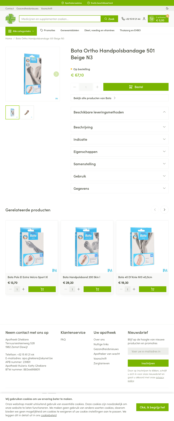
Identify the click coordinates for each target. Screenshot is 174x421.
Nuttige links (101, 344)
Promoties (49, 30)
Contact (9, 8)
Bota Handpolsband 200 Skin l (81, 277)
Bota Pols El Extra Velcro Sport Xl (28, 277)
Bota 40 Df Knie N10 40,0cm (135, 277)
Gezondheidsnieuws (27, 8)
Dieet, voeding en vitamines (99, 30)
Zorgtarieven (102, 363)
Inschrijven (148, 363)
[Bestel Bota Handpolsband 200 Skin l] (97, 289)
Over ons (99, 339)
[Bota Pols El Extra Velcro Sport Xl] (32, 247)
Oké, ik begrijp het (152, 407)
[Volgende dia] (164, 210)
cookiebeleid (49, 415)
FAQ (63, 339)
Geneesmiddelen (69, 30)
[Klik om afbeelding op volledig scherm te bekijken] (33, 74)
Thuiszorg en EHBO (130, 30)
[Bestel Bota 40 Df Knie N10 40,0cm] (152, 289)
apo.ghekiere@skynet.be (37, 358)
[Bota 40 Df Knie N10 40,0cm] (142, 247)
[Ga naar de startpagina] (10, 19)
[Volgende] (56, 74)
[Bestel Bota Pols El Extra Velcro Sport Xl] (42, 289)
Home (8, 38)
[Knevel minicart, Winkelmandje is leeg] (152, 19)
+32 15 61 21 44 (25, 354)
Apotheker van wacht (107, 353)
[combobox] (60, 18)
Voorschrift (46, 8)
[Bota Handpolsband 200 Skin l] (87, 247)
